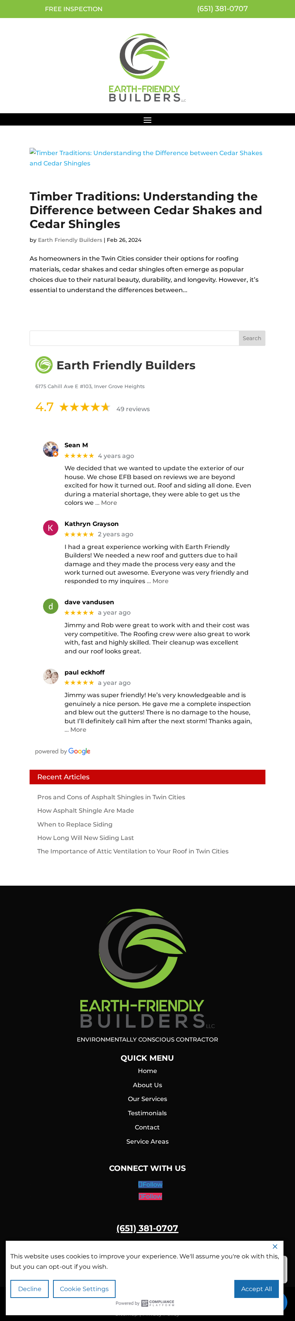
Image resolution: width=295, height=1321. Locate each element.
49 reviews (133, 409)
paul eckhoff (84, 672)
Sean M (76, 445)
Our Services (147, 1099)
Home (147, 1071)
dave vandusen (89, 602)
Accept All (256, 1289)
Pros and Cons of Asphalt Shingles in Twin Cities (111, 797)
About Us (147, 1085)
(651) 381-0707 (221, 8)
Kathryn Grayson (92, 523)
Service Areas (147, 1141)
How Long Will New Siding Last (85, 838)
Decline (29, 1289)
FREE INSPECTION (74, 9)
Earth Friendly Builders (70, 239)
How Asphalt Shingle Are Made (85, 810)
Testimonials (147, 1113)
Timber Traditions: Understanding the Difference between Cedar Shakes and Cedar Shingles (146, 210)
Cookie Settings (84, 1289)
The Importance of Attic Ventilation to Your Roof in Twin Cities (133, 851)
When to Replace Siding (75, 824)
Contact (147, 1127)
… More (106, 502)
